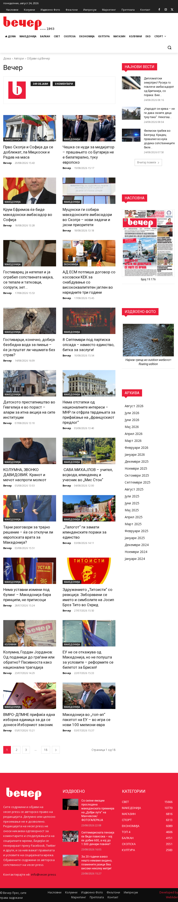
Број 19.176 (148, 279)
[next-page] (56, 750)
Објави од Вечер (38, 58)
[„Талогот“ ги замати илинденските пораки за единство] (89, 508)
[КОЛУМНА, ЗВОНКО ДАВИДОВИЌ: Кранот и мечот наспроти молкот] (29, 451)
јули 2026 (132, 413)
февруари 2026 (136, 447)
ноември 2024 (136, 551)
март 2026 (133, 440)
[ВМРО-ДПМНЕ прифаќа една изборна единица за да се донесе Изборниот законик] (29, 696)
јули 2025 (132, 496)
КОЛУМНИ (10, 644)
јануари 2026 (135, 454)
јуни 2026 (132, 420)
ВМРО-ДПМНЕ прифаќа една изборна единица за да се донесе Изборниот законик (29, 719)
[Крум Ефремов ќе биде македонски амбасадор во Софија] (29, 191)
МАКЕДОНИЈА (13, 139)
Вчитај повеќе (146, 162)
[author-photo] (19, 90)
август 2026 (134, 406)
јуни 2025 (132, 503)
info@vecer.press (43, 874)
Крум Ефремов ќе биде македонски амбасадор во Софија (27, 214)
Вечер (7, 163)
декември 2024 (137, 545)
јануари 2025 (135, 538)
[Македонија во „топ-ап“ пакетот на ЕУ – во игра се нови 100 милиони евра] (89, 696)
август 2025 (134, 489)
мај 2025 (132, 510)
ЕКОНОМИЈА (71, 264)
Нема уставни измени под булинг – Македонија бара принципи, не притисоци (27, 594)
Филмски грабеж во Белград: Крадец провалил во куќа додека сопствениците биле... (159, 139)
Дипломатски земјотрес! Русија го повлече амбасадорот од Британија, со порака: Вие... (159, 87)
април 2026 (134, 433)
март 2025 (133, 524)
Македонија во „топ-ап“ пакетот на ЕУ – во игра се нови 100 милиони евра (86, 719)
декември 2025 (137, 461)
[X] (172, 9)
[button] (169, 47)
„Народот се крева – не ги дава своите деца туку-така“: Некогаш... (159, 113)
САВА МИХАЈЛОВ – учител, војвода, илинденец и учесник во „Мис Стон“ (88, 474)
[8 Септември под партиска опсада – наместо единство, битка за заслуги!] (89, 321)
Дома (7, 58)
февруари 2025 (136, 531)
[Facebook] (159, 9)
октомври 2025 (137, 475)
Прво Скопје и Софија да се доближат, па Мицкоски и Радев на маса (28, 152)
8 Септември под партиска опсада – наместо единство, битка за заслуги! (88, 344)
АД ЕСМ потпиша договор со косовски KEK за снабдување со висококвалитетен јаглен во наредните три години (89, 282)
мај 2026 (132, 426)
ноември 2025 (136, 468)
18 (45, 750)
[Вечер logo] (34, 23)
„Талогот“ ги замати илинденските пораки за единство (84, 532)
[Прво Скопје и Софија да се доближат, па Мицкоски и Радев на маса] (29, 128)
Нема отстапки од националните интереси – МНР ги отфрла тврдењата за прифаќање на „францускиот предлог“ (89, 412)
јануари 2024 (135, 558)
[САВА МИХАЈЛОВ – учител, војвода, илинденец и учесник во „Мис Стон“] (89, 451)
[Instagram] (165, 9)
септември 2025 (137, 482)
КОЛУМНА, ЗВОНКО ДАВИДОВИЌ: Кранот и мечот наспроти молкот (24, 474)
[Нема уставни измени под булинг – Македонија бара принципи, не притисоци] (29, 571)
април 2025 (134, 517)
